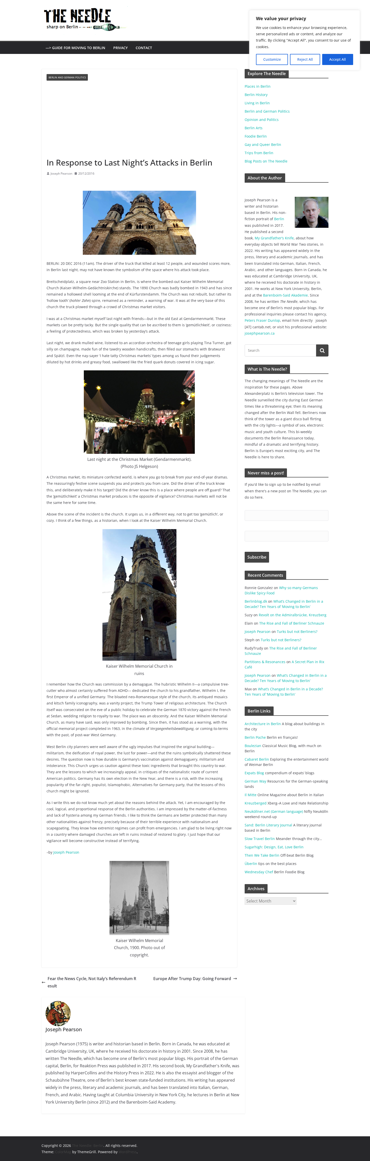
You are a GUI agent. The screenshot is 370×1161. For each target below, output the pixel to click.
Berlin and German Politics (67, 77)
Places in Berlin (258, 86)
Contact (144, 47)
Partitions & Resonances (265, 661)
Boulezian (253, 745)
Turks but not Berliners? (297, 631)
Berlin (279, 218)
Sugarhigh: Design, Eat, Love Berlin (274, 847)
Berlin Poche (255, 737)
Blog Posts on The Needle (266, 161)
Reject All (305, 59)
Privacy (120, 47)
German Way (255, 781)
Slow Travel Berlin (260, 838)
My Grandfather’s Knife (274, 238)
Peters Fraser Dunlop (262, 320)
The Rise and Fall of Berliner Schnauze (291, 623)
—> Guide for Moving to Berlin (75, 47)
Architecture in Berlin (263, 723)
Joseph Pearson (61, 173)
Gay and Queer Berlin (263, 144)
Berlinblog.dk (256, 601)
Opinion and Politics (262, 119)
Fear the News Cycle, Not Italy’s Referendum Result (92, 982)
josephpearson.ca (260, 333)
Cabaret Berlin (257, 759)
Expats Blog (254, 772)
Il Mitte (250, 794)
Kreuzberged (256, 803)
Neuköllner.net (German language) (274, 811)
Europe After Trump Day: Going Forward (192, 978)
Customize (272, 59)
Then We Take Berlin (262, 855)
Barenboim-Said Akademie (285, 295)
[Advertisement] (139, 119)
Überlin (251, 863)
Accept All (337, 59)
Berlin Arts (254, 127)
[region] (304, 40)
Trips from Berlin (259, 152)
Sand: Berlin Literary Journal (268, 825)
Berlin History (256, 94)
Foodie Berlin (256, 136)
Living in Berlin (257, 103)
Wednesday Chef (259, 871)
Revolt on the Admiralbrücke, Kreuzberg (292, 614)
